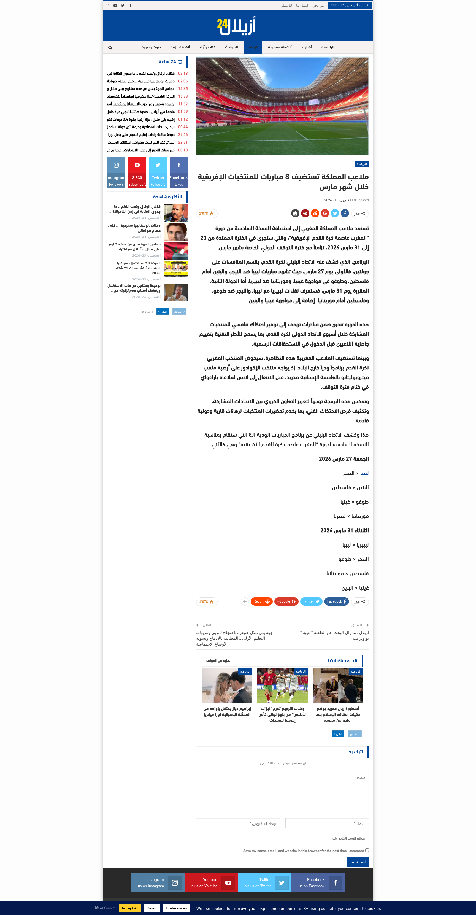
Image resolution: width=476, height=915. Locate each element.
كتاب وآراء (207, 47)
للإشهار (286, 5)
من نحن (318, 5)
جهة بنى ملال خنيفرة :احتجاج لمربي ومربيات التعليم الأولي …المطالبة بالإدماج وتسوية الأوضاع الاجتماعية (234, 638)
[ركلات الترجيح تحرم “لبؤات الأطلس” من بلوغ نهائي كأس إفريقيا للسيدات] (282, 685)
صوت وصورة (151, 47)
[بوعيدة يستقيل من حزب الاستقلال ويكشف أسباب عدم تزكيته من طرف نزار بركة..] (176, 292)
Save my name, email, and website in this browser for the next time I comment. (303, 850)
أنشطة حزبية (180, 47)
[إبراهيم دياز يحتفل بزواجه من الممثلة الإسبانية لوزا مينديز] (227, 685)
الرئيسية (327, 47)
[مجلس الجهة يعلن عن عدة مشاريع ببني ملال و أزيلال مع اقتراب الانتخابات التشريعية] (176, 251)
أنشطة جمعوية (280, 47)
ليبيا (364, 472)
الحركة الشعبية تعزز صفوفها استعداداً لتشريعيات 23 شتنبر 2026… (137, 268)
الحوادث (231, 47)
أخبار (308, 47)
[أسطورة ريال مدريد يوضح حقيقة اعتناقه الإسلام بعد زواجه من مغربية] (338, 685)
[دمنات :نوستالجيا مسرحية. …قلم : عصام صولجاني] (176, 232)
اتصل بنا (302, 5)
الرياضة (253, 47)
